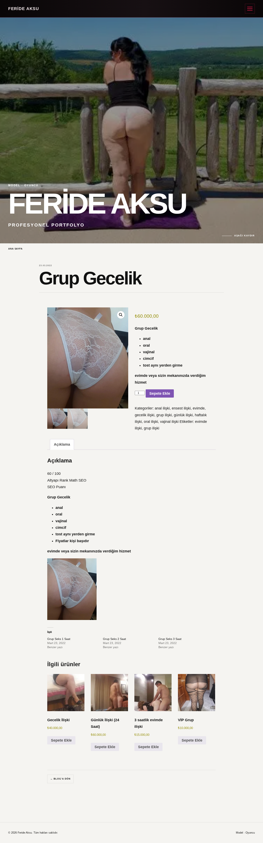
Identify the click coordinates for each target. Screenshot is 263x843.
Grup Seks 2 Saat (114, 639)
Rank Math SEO (73, 480)
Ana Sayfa (15, 248)
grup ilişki (164, 415)
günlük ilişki (183, 415)
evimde (199, 408)
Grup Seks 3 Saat (169, 639)
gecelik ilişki (144, 415)
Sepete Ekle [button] (61, 740)
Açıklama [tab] (62, 444)
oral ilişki (151, 422)
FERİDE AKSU (23, 8)
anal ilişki (162, 408)
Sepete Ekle (159, 393)
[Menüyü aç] (250, 9)
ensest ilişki (181, 408)
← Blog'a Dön (60, 778)
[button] (121, 315)
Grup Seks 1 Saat (58, 639)
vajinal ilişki (169, 422)
